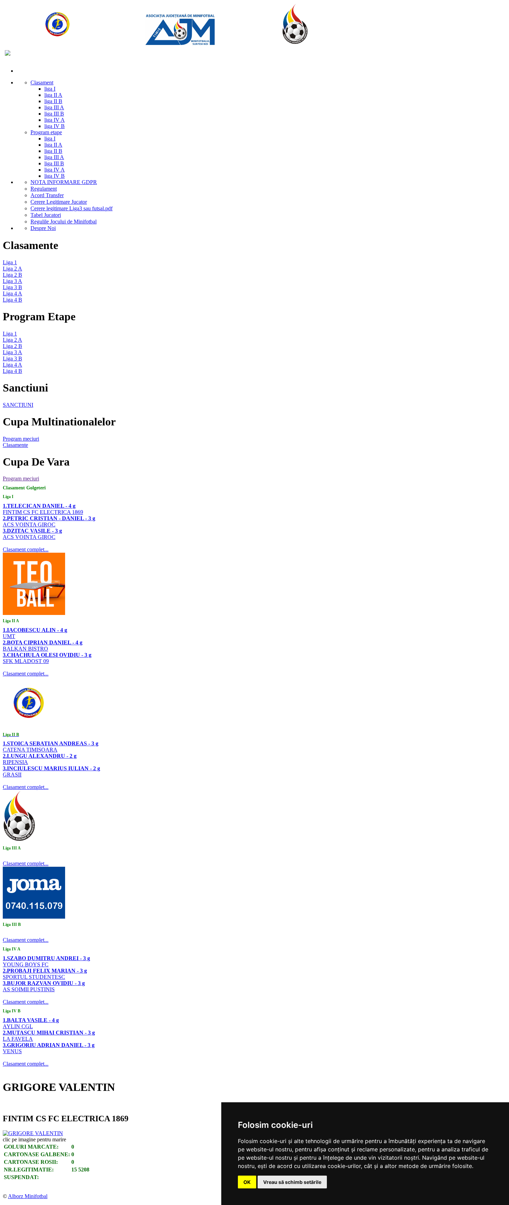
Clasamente (15, 445)
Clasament (41, 82)
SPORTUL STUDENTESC (34, 977)
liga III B (54, 114)
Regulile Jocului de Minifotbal (63, 221)
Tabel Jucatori (45, 215)
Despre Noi (43, 228)
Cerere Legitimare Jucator (58, 202)
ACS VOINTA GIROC (29, 524)
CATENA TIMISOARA (30, 750)
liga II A (53, 95)
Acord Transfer (47, 195)
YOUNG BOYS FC (25, 964)
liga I (49, 89)
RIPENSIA (15, 762)
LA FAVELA (18, 1039)
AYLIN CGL (18, 1026)
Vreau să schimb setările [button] (292, 1182)
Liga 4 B (12, 300)
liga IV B (54, 126)
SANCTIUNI (18, 405)
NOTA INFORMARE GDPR (63, 182)
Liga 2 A (12, 269)
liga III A (54, 107)
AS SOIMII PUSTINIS (29, 989)
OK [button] (247, 1182)
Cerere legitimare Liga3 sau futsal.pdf (71, 208)
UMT (9, 636)
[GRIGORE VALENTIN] (33, 1133)
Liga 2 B (12, 275)
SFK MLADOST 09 (26, 661)
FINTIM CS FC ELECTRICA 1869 (43, 512)
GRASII (12, 775)
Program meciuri (21, 439)
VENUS (12, 1051)
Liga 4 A (12, 293)
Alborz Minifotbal (27, 1196)
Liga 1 (10, 262)
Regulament (43, 189)
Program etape (46, 132)
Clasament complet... (25, 549)
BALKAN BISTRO (25, 649)
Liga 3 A (12, 281)
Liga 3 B (12, 287)
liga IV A (54, 120)
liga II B (53, 101)
